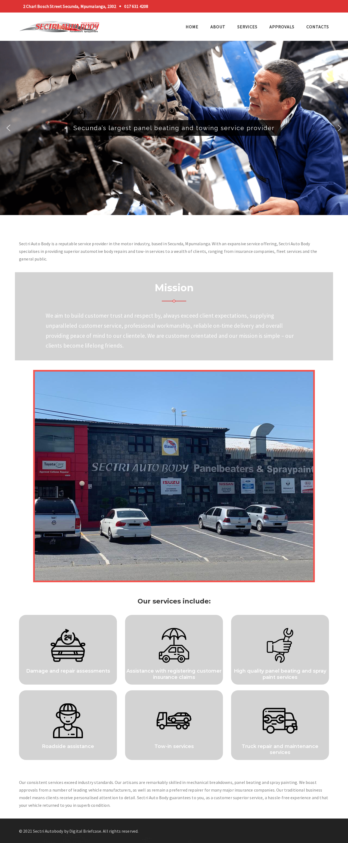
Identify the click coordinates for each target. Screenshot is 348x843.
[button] (8, 128)
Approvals (281, 26)
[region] (174, 131)
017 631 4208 (136, 6)
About (217, 26)
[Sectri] (59, 26)
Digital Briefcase (85, 831)
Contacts (317, 26)
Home (192, 26)
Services (247, 26)
